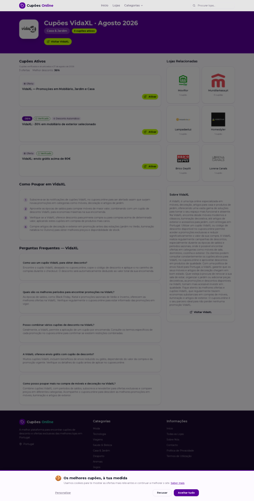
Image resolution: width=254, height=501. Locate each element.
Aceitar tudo (186, 492)
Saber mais (178, 483)
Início (104, 5)
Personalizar (63, 492)
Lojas (116, 5)
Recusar (162, 492)
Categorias (132, 5)
